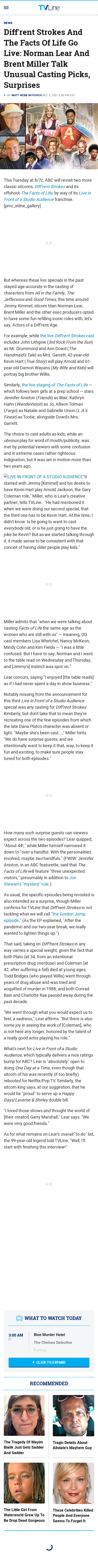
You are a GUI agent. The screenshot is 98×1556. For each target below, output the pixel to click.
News (8, 23)
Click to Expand (51, 1362)
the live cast (67, 336)
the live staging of (55, 385)
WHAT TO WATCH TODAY (53, 1318)
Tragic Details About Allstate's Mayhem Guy (72, 1445)
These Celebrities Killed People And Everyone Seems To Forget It (73, 1516)
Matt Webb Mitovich (27, 95)
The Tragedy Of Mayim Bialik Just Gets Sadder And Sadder (24, 1448)
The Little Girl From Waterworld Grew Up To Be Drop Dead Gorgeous (24, 1515)
